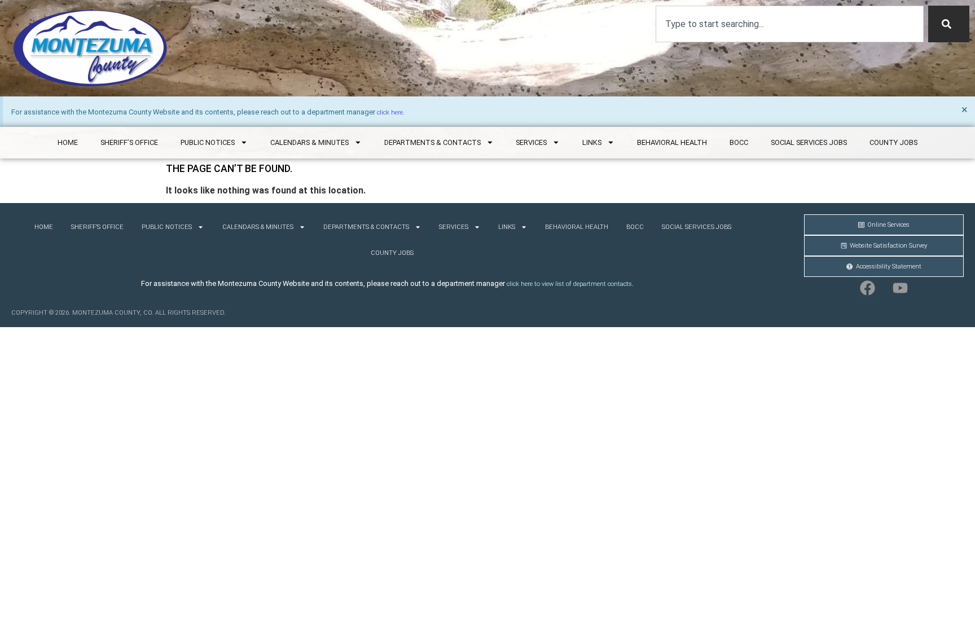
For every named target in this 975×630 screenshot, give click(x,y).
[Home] (90, 48)
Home (68, 142)
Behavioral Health (672, 142)
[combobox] (790, 24)
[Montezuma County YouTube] (900, 287)
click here (390, 112)
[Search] (948, 24)
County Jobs (893, 142)
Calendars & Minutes (309, 142)
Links (591, 142)
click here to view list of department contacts (569, 284)
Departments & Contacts (432, 142)
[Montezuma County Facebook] (868, 287)
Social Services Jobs (809, 142)
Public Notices (208, 142)
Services (531, 142)
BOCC (739, 142)
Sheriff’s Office (129, 142)
